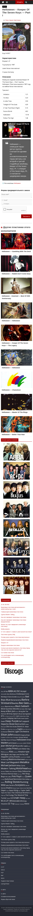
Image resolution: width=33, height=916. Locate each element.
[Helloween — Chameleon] (16, 373)
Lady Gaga (12, 754)
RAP (2, 875)
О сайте (3, 894)
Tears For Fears (6, 793)
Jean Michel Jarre (9, 745)
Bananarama (16, 700)
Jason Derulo (27, 743)
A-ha (5, 691)
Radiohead (9, 779)
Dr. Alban (25, 727)
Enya (28, 735)
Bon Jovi (11, 711)
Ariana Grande (12, 697)
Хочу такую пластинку (13, 20)
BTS (2, 716)
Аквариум (17, 804)
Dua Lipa (15, 729)
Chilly (27, 716)
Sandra (12, 785)
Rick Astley (25, 779)
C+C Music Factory (8, 716)
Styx (19, 790)
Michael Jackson (8, 765)
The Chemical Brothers (20, 792)
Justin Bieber (22, 749)
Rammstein (18, 779)
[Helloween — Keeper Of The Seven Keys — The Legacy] (16, 326)
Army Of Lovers (21, 697)
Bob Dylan (22, 709)
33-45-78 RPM (5, 604)
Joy (5, 749)
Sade (7, 785)
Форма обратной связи (8, 899)
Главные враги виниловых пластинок (12, 612)
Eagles (20, 729)
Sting (16, 790)
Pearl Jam (20, 774)
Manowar (21, 759)
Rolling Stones (12, 781)
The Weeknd (19, 795)
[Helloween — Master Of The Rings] (16, 395)
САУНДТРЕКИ (5, 884)
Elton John (7, 734)
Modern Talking (8, 768)
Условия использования (8, 896)
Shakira (9, 788)
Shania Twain (16, 788)
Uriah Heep (19, 797)
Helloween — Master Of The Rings (15, 412)
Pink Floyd (16, 776)
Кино (27, 803)
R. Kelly (2, 779)
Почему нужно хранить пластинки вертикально (15, 637)
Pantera (4, 774)
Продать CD (4, 642)
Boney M (4, 711)
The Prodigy (9, 795)
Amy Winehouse (11, 694)
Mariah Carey (28, 759)
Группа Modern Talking (7, 614)
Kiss (11, 751)
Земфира (22, 804)
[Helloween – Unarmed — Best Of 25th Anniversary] (16, 279)
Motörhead (22, 768)
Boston (16, 711)
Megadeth (15, 762)
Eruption (3, 737)
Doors (19, 726)
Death (3, 721)
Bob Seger (28, 709)
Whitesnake (14, 801)
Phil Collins (8, 776)
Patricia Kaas (12, 774)
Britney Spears (12, 714)
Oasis (7, 771)
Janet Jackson (20, 743)
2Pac (2, 691)
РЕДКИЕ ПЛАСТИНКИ (7, 881)
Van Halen (28, 798)
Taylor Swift (25, 790)
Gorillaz (4, 740)
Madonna (12, 759)
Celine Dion (23, 716)
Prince (23, 776)
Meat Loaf (5, 762)
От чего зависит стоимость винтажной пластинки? (16, 632)
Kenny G (7, 752)
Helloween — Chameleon (11, 390)
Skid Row (29, 788)
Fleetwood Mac (9, 737)
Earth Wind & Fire (27, 729)
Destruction (20, 724)
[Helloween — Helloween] (16, 303)
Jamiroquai (13, 743)
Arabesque (20, 694)
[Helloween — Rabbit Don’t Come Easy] (16, 256)
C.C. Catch (16, 716)
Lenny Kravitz (14, 757)
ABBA (10, 691)
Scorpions (20, 784)
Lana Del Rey (20, 754)
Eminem (16, 735)
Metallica (24, 762)
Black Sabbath (22, 706)
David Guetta (25, 718)
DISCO (3, 870)
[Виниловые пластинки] (3, 2)
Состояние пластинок (7, 652)
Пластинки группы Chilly (8, 634)
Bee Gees (24, 703)
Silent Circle (23, 788)
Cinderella (3, 718)
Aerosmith (3, 694)
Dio (7, 726)
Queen (28, 776)
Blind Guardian (7, 709)
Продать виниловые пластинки (10, 645)
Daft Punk (17, 718)
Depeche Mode (7, 724)
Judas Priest (12, 748)
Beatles (15, 703)
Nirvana (3, 771)
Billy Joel (13, 706)
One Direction (13, 771)
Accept (23, 691)
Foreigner (15, 737)
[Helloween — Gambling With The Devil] (16, 234)
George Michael (23, 737)
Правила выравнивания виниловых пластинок (15, 640)
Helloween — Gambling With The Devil (16, 251)
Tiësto (8, 798)
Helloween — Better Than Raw (13, 434)
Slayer (3, 790)
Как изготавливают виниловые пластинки (13, 617)
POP (2, 872)
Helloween (17, 183)
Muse (30, 769)
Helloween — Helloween (11, 321)
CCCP (2, 867)
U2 (11, 798)
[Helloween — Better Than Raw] (16, 417)
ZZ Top (11, 803)
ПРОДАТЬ (20, 2)
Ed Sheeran (4, 732)
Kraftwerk (15, 752)
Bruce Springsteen (25, 714)
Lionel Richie (23, 757)
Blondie (16, 709)
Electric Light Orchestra (18, 731)
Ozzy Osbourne (24, 771)
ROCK (4, 6)
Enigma (23, 735)
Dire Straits (13, 727)
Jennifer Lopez (22, 746)
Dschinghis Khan (9, 729)
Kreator (21, 751)
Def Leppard (24, 721)
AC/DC (17, 691)
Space (11, 790)
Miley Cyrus (21, 765)
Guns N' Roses (11, 740)
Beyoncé (7, 706)
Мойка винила (5, 629)
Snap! (7, 790)
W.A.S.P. (5, 800)
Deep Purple (12, 721)
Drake (3, 729)
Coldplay (10, 718)
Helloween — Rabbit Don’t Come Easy (16, 274)
